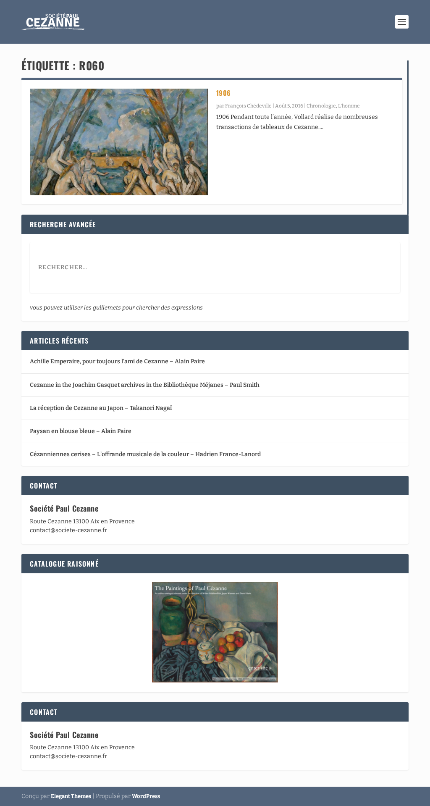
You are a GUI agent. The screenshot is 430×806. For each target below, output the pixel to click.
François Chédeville (248, 106)
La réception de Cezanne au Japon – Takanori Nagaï (101, 408)
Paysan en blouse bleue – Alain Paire (80, 431)
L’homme (349, 106)
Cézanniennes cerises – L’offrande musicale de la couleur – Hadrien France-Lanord (145, 454)
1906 (223, 93)
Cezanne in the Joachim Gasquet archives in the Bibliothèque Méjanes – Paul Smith (145, 385)
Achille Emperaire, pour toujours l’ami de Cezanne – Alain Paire (117, 361)
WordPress (146, 796)
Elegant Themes (71, 796)
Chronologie (321, 106)
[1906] (118, 142)
